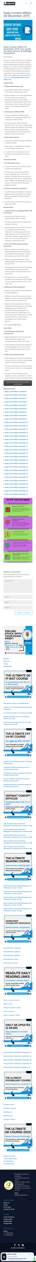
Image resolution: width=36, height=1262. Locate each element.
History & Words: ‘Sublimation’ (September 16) (17, 1063)
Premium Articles (9, 1164)
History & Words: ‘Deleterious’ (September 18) (17, 1056)
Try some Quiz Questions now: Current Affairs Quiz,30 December (18, 383)
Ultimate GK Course (9, 1156)
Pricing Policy (8, 1223)
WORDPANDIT (8, 666)
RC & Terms (7, 1207)
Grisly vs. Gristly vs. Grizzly (12, 1015)
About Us (6, 1203)
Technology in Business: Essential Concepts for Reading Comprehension (18, 774)
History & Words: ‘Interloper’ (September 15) (17, 1067)
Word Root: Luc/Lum (10, 1108)
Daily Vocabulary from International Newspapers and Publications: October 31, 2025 (18, 824)
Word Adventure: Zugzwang (12, 948)
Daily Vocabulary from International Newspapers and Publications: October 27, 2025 (18, 842)
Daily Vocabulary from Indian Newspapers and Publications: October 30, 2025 (17, 892)
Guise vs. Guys (8, 1004)
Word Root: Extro (9, 1104)
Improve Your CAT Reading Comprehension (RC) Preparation (18, 708)
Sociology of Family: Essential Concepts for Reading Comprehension (17, 768)
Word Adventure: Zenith (11, 959)
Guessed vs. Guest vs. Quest (12, 1007)
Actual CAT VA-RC (9, 1209)
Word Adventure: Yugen (11, 963)
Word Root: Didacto (9, 1119)
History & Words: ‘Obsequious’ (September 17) (17, 1052)
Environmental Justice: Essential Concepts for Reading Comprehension (17, 785)
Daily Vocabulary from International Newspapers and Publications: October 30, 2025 (18, 830)
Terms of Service (9, 1217)
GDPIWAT (6, 658)
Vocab (6, 1205)
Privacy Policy (8, 1219)
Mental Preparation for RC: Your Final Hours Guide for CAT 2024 (17, 717)
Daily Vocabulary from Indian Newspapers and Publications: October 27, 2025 (17, 904)
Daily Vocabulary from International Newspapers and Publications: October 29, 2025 (18, 847)
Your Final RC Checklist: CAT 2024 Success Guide (18, 713)
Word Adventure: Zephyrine (12, 955)
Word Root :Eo (8, 1112)
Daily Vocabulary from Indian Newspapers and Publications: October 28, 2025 (17, 898)
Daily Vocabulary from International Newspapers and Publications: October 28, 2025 (18, 836)
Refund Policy (8, 1221)
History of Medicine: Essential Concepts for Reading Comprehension (17, 780)
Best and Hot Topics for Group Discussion (16, 703)
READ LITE (7, 661)
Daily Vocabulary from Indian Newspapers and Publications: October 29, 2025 (17, 910)
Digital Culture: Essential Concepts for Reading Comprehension (18, 762)
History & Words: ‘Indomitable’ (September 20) (17, 1060)
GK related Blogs (9, 1161)
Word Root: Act (8, 1115)
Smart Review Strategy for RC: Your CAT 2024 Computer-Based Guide (17, 723)
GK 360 (6, 664)
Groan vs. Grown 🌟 (9, 1011)
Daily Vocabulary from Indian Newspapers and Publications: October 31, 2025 (17, 887)
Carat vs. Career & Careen (11, 1000)
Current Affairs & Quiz (10, 1158)
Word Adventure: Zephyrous (12, 951)
